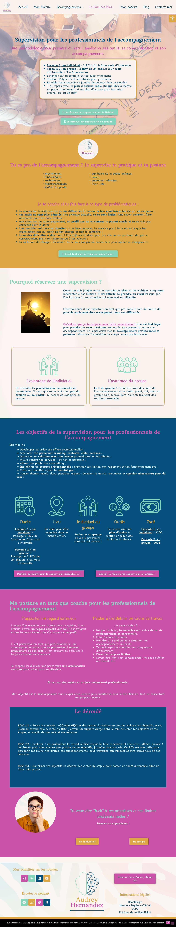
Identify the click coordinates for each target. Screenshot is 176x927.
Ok (168, 923)
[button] (70, 7)
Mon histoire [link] (42, 7)
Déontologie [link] (135, 902)
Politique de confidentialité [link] (135, 912)
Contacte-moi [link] (163, 7)
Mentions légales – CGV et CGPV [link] (135, 907)
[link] (172, 18)
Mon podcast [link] (128, 7)
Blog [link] (146, 7)
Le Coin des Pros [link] (100, 7)
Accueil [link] (22, 7)
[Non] (172, 923)
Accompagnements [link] (69, 7)
